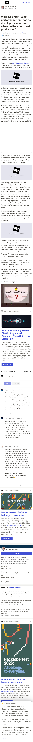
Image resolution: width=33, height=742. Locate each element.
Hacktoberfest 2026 (13, 525)
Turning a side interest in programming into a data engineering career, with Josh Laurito (15, 594)
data (24, 33)
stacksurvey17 (7, 35)
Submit (7, 383)
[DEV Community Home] (7, 2)
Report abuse (22, 485)
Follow (16, 553)
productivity (6, 33)
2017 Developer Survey (20, 63)
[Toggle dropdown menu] (30, 311)
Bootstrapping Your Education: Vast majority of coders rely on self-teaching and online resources (15, 612)
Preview (16, 383)
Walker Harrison (10, 6)
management (16, 33)
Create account (26, 2)
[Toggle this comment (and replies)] (2, 393)
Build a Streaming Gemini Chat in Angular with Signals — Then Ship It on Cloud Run (16, 334)
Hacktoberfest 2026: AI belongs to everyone (14, 514)
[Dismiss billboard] (30, 703)
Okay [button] (4, 739)
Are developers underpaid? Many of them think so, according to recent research (16, 603)
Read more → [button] (7, 364)
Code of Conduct (11, 485)
